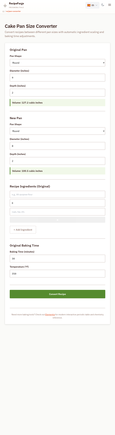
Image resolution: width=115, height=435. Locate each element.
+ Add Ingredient (23, 229)
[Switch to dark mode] (102, 5)
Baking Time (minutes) (22, 251)
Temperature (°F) (19, 266)
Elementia (50, 314)
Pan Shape (16, 55)
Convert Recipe (57, 294)
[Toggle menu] (110, 5)
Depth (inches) (18, 85)
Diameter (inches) (19, 70)
